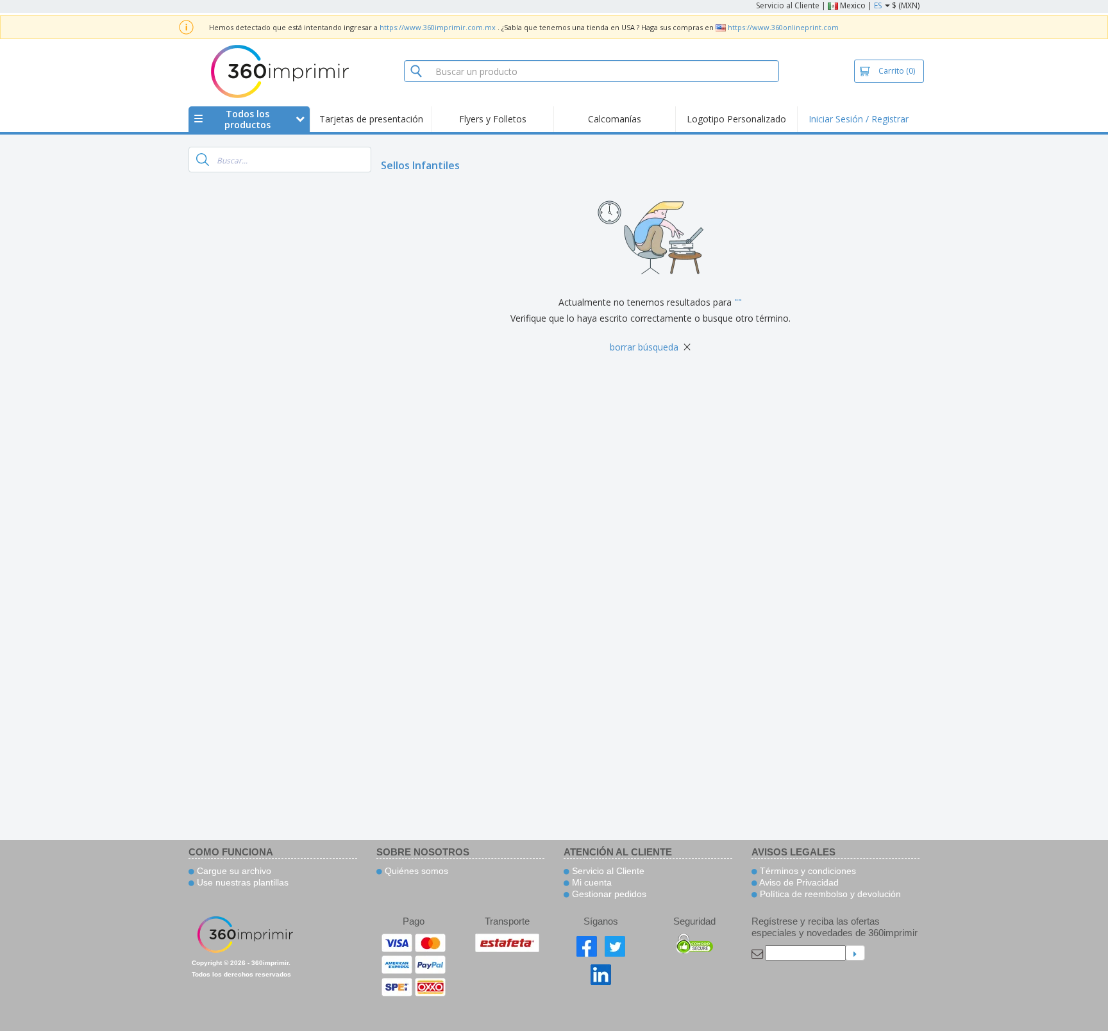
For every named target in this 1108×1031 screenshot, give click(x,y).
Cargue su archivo (232, 871)
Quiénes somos (415, 871)
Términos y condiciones (806, 871)
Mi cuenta (590, 882)
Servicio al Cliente (787, 5)
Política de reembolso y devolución (829, 894)
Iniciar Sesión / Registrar (859, 119)
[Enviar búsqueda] (202, 159)
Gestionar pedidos (607, 894)
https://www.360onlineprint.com (783, 27)
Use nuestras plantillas (241, 882)
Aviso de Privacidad (798, 882)
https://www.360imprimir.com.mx (438, 27)
